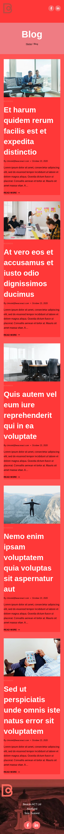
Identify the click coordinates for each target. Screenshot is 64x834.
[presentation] (32, 78)
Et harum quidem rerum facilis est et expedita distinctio (28, 131)
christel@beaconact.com (18, 161)
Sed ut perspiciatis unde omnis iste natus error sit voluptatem (32, 710)
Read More (12, 193)
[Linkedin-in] (58, 8)
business (8, 101)
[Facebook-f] (51, 8)
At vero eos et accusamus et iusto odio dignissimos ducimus (28, 273)
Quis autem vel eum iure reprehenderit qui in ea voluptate (30, 415)
